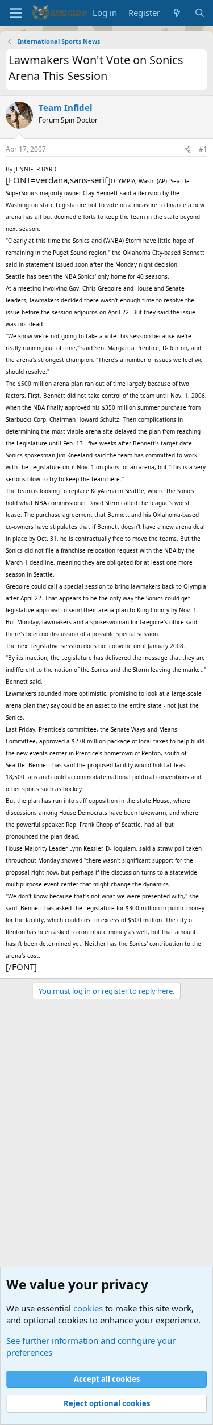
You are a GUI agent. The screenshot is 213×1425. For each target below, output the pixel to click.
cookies (88, 1308)
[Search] (200, 12)
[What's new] (177, 12)
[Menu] (15, 13)
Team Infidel (66, 107)
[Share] (187, 149)
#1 (203, 149)
